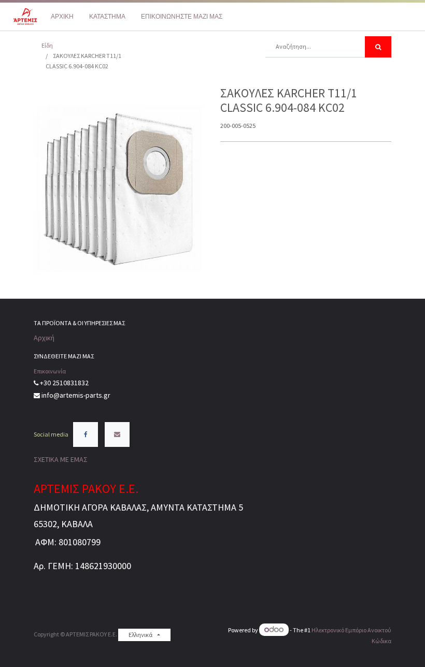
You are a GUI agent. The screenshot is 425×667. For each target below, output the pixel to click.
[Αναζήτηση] (378, 46)
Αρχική (44, 337)
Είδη (47, 45)
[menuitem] (62, 16)
